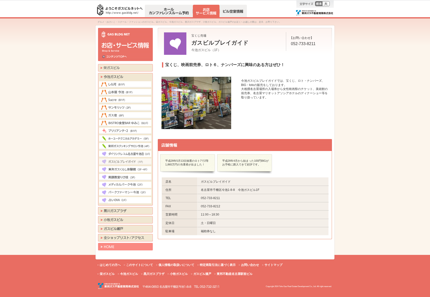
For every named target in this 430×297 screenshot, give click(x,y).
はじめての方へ (110, 265)
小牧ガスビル (179, 274)
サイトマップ (273, 265)
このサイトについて (139, 265)
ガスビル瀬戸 (202, 274)
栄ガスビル (107, 274)
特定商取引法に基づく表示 (218, 265)
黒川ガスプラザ (154, 274)
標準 (318, 3)
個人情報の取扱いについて (176, 265)
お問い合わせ (250, 265)
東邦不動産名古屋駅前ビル (235, 274)
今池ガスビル (129, 274)
